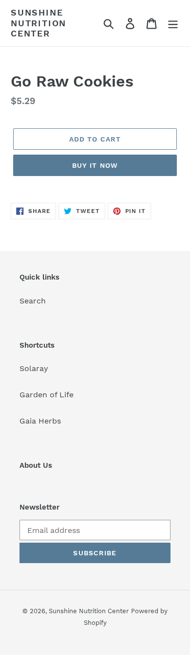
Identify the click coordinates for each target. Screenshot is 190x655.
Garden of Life (46, 394)
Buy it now (95, 165)
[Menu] (173, 23)
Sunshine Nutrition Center (38, 22)
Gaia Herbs (40, 420)
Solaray (33, 368)
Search (32, 300)
